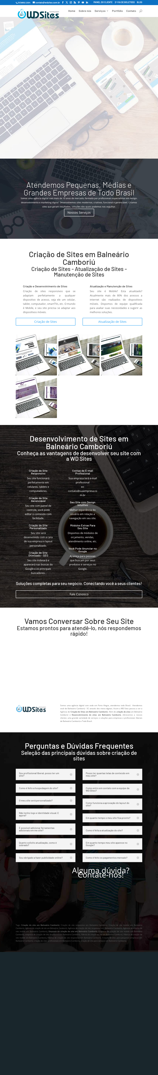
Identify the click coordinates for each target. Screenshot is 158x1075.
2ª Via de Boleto (114, 1004)
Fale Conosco (79, 594)
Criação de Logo (69, 997)
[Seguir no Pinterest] (113, 1030)
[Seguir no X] (126, 1025)
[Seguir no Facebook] (120, 1025)
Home (71, 11)
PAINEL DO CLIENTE (103, 2)
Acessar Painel (113, 997)
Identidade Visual (70, 1004)
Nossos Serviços (79, 212)
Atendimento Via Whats (48, 111)
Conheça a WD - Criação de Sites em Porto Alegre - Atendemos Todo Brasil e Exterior (101, 912)
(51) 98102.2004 (113, 111)
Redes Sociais (68, 1024)
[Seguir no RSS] (107, 1030)
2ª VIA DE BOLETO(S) (125, 2)
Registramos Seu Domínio (31, 1044)
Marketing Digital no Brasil (31, 1031)
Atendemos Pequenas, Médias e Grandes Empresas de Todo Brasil (79, 188)
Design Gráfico (68, 1011)
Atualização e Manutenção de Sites (111, 286)
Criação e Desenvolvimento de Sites (45, 286)
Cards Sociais (68, 1017)
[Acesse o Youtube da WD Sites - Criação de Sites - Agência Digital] (83, 2)
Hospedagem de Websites (31, 1037)
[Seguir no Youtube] (120, 1030)
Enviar (133, 694)
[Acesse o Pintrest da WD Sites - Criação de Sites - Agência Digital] (79, 2)
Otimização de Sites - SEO (30, 1011)
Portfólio (117, 11)
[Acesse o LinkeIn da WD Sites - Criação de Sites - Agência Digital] (87, 2)
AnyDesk (65, 1037)
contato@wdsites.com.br (38, 672)
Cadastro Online (114, 1011)
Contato (131, 11)
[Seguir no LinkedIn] (126, 1030)
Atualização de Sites (112, 322)
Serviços (100, 11)
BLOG (139, 2)
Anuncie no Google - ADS (30, 1017)
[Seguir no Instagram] (113, 1025)
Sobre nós (85, 11)
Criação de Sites (45, 322)
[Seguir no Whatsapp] (107, 1025)
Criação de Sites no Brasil (30, 1024)
